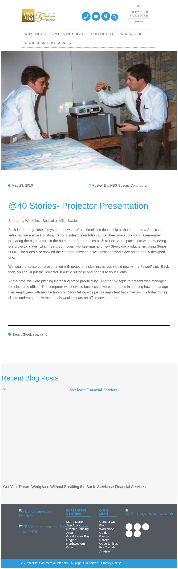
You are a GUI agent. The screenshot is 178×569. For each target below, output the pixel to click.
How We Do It (103, 34)
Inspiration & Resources (47, 43)
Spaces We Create (68, 34)
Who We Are (131, 34)
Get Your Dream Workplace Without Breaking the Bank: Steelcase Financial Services (74, 487)
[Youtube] (129, 526)
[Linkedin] (137, 526)
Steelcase (30, 334)
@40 (43, 334)
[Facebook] (145, 526)
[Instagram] (137, 533)
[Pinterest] (129, 533)
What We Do (35, 34)
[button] (114, 17)
